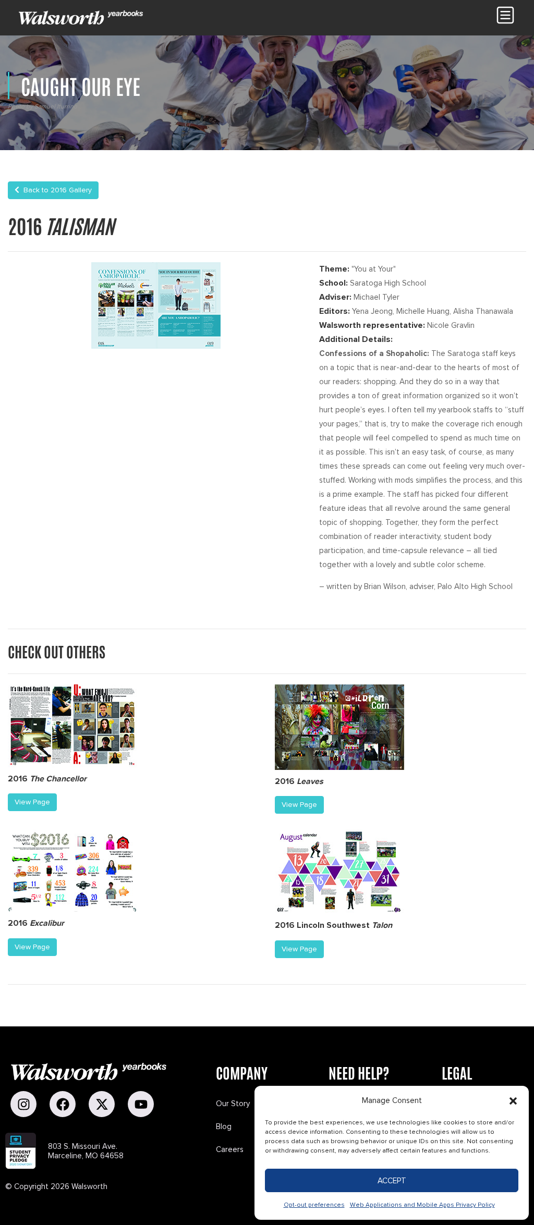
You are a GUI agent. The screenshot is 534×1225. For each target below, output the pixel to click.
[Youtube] (141, 1104)
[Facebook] (63, 1104)
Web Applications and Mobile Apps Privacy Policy (422, 1205)
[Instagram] (23, 1104)
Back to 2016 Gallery (55, 190)
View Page (32, 802)
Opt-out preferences (314, 1205)
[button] (513, 1101)
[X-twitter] (102, 1104)
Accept (392, 1180)
